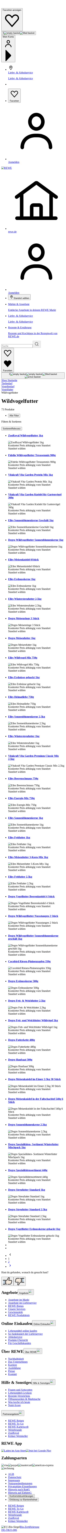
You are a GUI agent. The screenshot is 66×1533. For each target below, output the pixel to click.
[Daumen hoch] (7, 1281)
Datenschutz (14, 1477)
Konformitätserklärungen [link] (21, 1496)
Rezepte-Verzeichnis (19, 1395)
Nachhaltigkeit (16, 1358)
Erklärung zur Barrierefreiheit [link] (23, 1499)
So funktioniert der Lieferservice (25, 1333)
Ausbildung (14, 1368)
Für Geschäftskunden (19, 1343)
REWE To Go (16, 1423)
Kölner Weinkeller (18, 1436)
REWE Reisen (16, 1420)
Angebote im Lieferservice (22, 1302)
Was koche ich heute (19, 1402)
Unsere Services (16, 1309)
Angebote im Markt (18, 1299)
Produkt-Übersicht (18, 1340)
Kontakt (12, 1374)
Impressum (14, 1480)
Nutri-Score (14, 1405)
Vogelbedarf (7, 386)
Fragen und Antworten (20, 1389)
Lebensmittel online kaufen (22, 1330)
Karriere (12, 1364)
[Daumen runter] (20, 1281)
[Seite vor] (10, 1266)
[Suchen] (37, 344)
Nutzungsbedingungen (20, 1483)
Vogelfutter (7, 389)
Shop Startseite (9, 380)
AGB (11, 1474)
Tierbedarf (6, 383)
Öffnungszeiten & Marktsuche (24, 1399)
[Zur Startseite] (12, 6)
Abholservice (15, 1337)
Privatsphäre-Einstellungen (22, 1486)
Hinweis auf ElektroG (20, 1492)
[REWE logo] (6, 167)
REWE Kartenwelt (18, 1426)
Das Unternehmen (18, 1361)
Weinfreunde (15, 1429)
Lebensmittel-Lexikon (20, 1392)
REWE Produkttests (19, 1315)
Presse (11, 1371)
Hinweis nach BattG (19, 1489)
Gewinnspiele (15, 1312)
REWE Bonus (16, 1305)
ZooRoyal (13, 1433)
